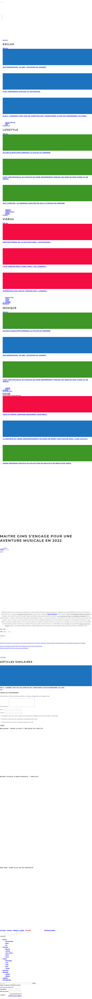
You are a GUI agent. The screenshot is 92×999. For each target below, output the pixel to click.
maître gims (73, 643)
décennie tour (63, 643)
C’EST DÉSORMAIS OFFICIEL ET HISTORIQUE (21, 91)
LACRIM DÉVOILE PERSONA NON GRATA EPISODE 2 (26, 646)
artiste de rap (4, 643)
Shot (7, 300)
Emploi (22, 930)
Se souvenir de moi (16, 994)
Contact (9, 930)
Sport (7, 957)
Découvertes (10, 122)
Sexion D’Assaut (52, 614)
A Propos (3, 930)
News (7, 123)
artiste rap (39, 643)
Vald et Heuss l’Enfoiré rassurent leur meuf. (25, 414)
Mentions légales (49, 930)
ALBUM (7, 388)
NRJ (68, 623)
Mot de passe (4, 991)
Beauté (8, 209)
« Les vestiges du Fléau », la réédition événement (71, 616)
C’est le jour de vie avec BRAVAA (18, 648)
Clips (7, 299)
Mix (6, 945)
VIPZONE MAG (7, 391)
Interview (5, 970)
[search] (13, 983)
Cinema (8, 211)
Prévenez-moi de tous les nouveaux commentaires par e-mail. (19, 719)
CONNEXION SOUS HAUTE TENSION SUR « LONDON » (25, 291)
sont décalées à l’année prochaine (80, 614)
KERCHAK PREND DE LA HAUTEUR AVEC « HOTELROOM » (27, 242)
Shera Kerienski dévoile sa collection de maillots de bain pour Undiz (37, 463)
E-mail (2, 712)
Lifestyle (6, 125)
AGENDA (5, 978)
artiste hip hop (32, 643)
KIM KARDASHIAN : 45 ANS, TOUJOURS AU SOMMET (24, 67)
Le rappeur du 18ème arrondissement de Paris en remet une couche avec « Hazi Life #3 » (45, 439)
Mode (7, 213)
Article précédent (5, 646)
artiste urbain (55, 643)
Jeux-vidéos (9, 212)
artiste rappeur (46, 643)
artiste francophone (22, 643)
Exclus (5, 40)
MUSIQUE (6, 304)
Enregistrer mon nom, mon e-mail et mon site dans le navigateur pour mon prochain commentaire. (30, 716)
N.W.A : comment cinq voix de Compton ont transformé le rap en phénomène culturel (45, 116)
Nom (2, 709)
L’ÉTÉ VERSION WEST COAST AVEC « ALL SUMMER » (25, 266)
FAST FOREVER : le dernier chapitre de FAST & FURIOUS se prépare (34, 203)
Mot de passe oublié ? (15, 996)
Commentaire (4, 706)
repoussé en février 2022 (25, 614)
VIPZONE (5, 548)
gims (68, 643)
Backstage (9, 297)
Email (2, 934)
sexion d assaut (80, 643)
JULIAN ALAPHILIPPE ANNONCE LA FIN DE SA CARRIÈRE (27, 152)
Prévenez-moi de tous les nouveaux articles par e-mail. (17, 722)
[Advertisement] (46, 478)
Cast (7, 298)
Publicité (16, 930)
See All (5, 48)
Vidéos (5, 215)
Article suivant (4, 648)
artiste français (12, 643)
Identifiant (3, 989)
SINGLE (7, 976)
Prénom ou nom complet (8, 932)
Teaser (7, 968)
